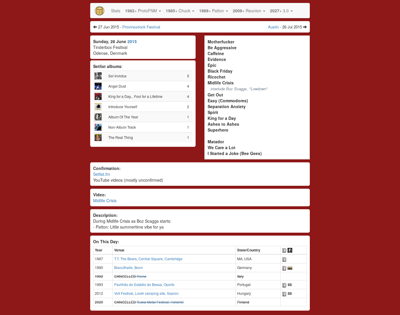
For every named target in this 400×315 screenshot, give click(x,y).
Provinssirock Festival (141, 27)
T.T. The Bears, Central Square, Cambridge (148, 258)
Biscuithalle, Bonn (128, 267)
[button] (143, 10)
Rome (141, 276)
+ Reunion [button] (247, 10)
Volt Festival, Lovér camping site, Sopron (146, 293)
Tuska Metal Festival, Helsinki (160, 301)
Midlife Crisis (105, 200)
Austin (273, 27)
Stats (115, 10)
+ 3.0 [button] (280, 10)
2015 (132, 41)
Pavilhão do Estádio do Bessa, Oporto (144, 284)
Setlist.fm (101, 174)
